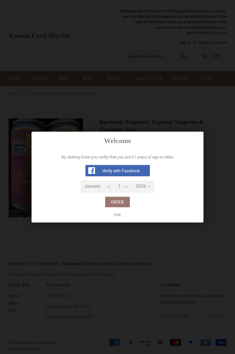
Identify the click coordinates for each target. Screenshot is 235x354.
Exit (117, 215)
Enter (117, 202)
